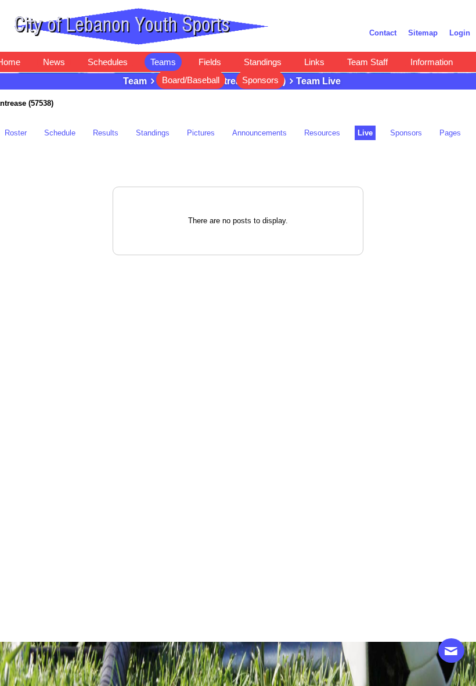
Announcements (259, 132)
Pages (450, 132)
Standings (153, 132)
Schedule (59, 132)
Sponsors (406, 132)
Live (365, 132)
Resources (322, 132)
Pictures (201, 132)
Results (105, 132)
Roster (16, 132)
